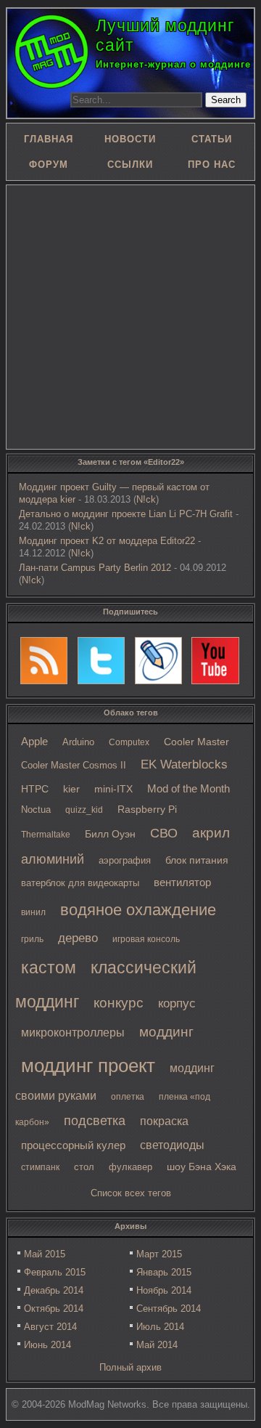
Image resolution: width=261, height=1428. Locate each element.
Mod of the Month (188, 788)
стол (84, 1166)
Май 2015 (44, 1254)
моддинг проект (88, 1065)
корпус (177, 1003)
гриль (32, 939)
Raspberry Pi (147, 809)
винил (33, 912)
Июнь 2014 (47, 1344)
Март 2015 (159, 1254)
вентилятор (182, 882)
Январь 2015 (163, 1272)
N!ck (146, 499)
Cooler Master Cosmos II (73, 765)
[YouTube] (215, 661)
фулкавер (130, 1166)
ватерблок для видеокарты (80, 882)
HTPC (35, 789)
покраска (164, 1121)
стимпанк (40, 1167)
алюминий (52, 859)
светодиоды (172, 1145)
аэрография (125, 860)
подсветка (94, 1120)
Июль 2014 (160, 1326)
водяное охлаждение (138, 910)
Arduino (78, 742)
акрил (211, 832)
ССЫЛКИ (130, 164)
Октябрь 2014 (53, 1308)
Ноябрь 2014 (163, 1290)
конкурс (119, 1002)
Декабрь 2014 (53, 1290)
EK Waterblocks (184, 764)
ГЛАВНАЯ (48, 139)
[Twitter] (101, 661)
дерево (78, 938)
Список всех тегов (131, 1193)
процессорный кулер (73, 1145)
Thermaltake (45, 834)
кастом (48, 967)
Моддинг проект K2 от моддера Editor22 (107, 540)
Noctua (36, 809)
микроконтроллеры (73, 1032)
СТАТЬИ (211, 139)
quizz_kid (84, 810)
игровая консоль (146, 939)
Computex (129, 742)
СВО (164, 833)
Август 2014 (50, 1326)
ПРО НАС (212, 164)
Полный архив (130, 1367)
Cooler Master (196, 742)
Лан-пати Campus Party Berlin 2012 (95, 567)
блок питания (196, 860)
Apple (34, 741)
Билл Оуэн (110, 834)
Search (226, 99)
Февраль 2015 (55, 1272)
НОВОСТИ (130, 139)
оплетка (127, 1097)
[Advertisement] (130, 316)
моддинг (166, 1031)
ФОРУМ (48, 164)
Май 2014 (157, 1344)
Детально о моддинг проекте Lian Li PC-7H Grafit (126, 513)
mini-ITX (113, 789)
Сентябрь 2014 (168, 1308)
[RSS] (44, 661)
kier (71, 789)
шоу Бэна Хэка (201, 1166)
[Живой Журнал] (159, 661)
